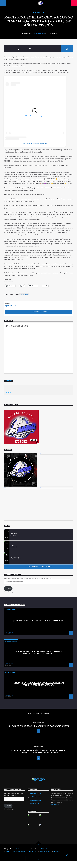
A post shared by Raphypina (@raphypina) (35, 143)
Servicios (56, 851)
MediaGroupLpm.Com (23, 849)
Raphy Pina (24, 294)
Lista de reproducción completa (38, 566)
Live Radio (32, 851)
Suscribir (8, 588)
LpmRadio (8, 381)
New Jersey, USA (35, 803)
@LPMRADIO (39, 33)
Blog (7, 851)
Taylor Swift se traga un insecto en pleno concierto (39, 726)
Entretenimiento (11, 641)
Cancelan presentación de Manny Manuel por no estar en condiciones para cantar (38, 751)
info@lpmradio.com (35, 800)
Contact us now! (19, 851)
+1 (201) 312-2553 (35, 797)
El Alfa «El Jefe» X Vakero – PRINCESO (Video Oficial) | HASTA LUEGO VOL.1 (39, 652)
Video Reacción (38, 12)
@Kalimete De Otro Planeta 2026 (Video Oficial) (39, 620)
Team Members (44, 851)
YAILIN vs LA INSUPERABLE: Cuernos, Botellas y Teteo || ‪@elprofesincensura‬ (39, 684)
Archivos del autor (38, 312)
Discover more (55, 804)
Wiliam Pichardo (46, 849)
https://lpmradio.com (35, 793)
